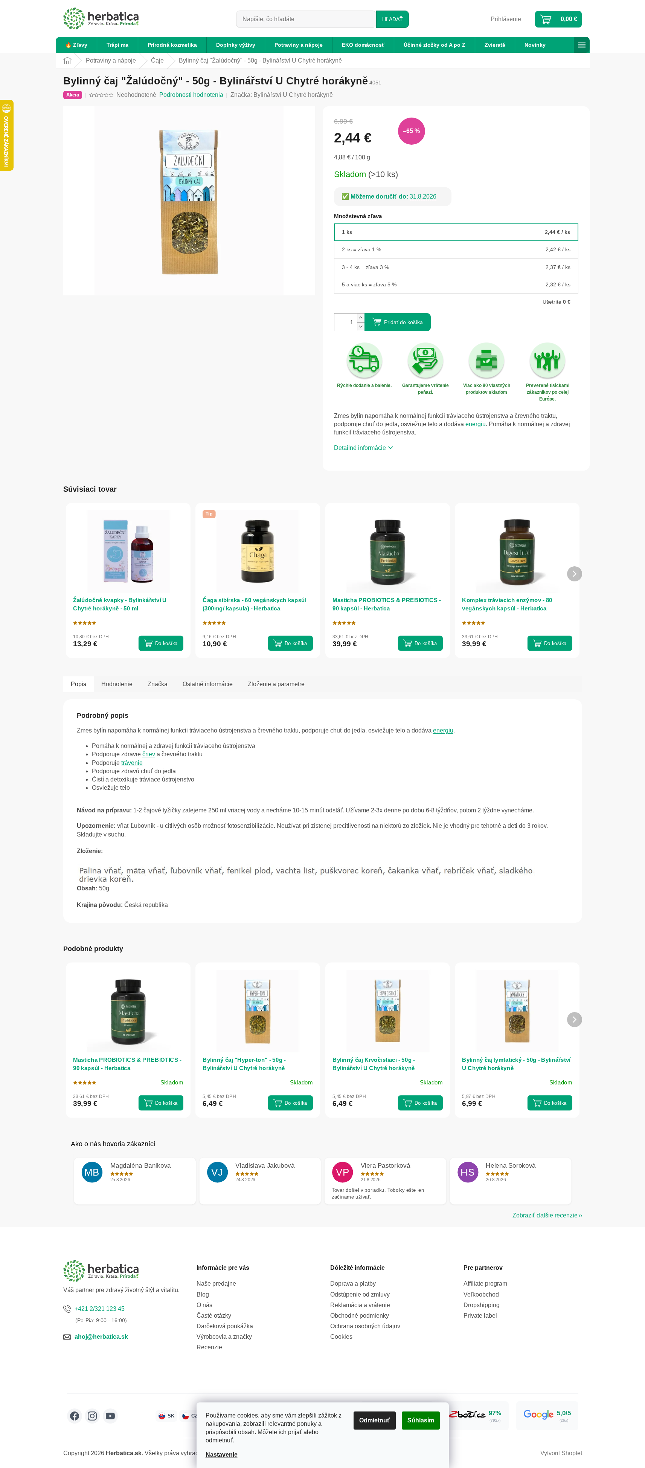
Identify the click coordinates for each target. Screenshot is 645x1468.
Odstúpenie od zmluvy (360, 1294)
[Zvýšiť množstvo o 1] (360, 317)
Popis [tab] (78, 684)
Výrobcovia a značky (224, 1336)
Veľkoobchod (481, 1294)
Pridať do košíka (403, 322)
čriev (148, 754)
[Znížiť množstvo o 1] (360, 326)
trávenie (132, 763)
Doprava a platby (353, 1283)
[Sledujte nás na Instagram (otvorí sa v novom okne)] (92, 1416)
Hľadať (392, 19)
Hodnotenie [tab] (117, 684)
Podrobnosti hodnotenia (191, 95)
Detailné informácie (360, 448)
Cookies (341, 1336)
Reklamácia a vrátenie (360, 1305)
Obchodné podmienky (359, 1315)
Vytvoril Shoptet (561, 1453)
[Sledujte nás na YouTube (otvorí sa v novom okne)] (110, 1416)
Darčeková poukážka (225, 1326)
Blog (203, 1294)
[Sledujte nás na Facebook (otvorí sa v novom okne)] (74, 1416)
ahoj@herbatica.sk (101, 1336)
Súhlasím (420, 1420)
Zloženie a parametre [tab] (276, 684)
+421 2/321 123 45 (100, 1309)
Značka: (281, 95)
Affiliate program (485, 1283)
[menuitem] (76, 45)
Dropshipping (482, 1305)
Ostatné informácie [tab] (208, 684)
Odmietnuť (374, 1420)
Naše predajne (216, 1283)
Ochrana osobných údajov (365, 1326)
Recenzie (209, 1347)
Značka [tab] (158, 684)
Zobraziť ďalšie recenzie (545, 1215)
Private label (480, 1315)
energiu (475, 424)
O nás (204, 1305)
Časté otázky (214, 1315)
